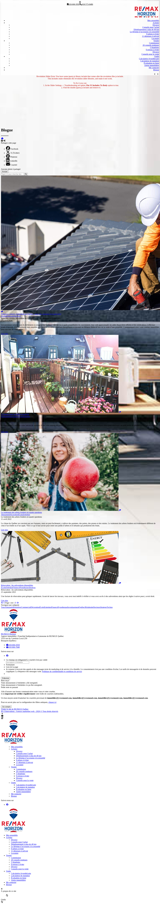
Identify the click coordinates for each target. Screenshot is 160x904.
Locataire (155, 38)
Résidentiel (89, 607)
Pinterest (13, 157)
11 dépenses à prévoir (150, 36)
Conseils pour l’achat (150, 27)
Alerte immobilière (151, 65)
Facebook (14, 149)
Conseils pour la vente (150, 54)
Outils (156, 56)
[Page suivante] (15, 603)
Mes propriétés (153, 20)
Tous (3, 607)
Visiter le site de (14, 709)
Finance (54, 607)
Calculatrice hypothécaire (149, 59)
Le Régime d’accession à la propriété (144, 32)
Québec (82, 607)
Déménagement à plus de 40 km (146, 29)
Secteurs (97, 607)
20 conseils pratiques (151, 45)
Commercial (26, 607)
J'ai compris (6, 707)
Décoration (35, 607)
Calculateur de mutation (149, 61)
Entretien (47, 607)
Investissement (73, 607)
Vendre (156, 41)
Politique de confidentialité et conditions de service (62, 671)
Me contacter (154, 68)
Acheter (156, 23)
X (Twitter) (14, 153)
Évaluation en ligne (151, 63)
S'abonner (5, 678)
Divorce (156, 25)
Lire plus (4, 334)
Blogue (156, 70)
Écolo (42, 607)
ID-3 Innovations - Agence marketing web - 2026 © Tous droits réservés (29, 711)
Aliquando (9, 607)
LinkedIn (13, 161)
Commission (154, 43)
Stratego (103, 607)
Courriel (13, 165)
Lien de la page (12, 667)
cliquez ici (52, 702)
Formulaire (10, 665)
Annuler (5, 172)
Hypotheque (62, 607)
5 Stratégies (154, 47)
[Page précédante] (4, 603)
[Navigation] (80, 2)
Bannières (17, 607)
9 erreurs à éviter (152, 50)
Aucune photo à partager (10, 169)
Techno (110, 607)
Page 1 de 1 (9, 603)
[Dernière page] (18, 603)
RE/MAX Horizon (8, 634)
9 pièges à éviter (152, 34)
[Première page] (2, 603)
